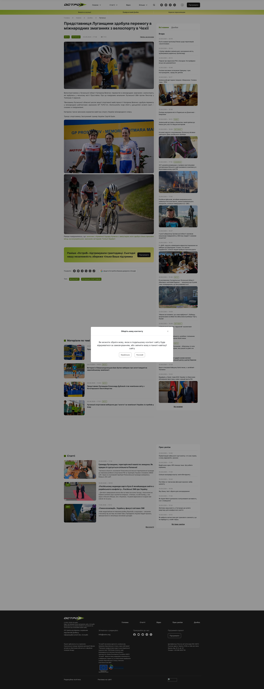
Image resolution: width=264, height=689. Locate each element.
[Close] (168, 331)
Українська (125, 355)
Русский (139, 355)
